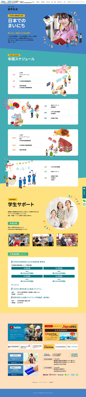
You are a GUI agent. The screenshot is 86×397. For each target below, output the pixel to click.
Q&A (65, 2)
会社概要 (51, 382)
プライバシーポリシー (43, 382)
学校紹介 (38, 2)
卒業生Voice (59, 2)
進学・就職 (53, 2)
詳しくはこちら (15, 284)
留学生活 (48, 2)
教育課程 (43, 2)
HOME (33, 2)
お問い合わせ (34, 382)
